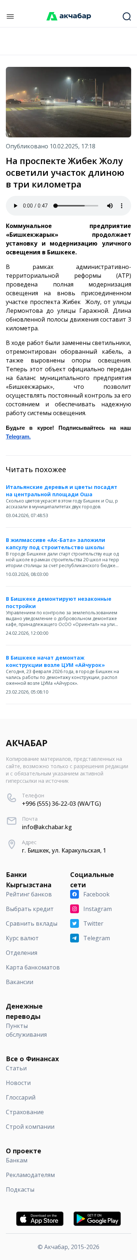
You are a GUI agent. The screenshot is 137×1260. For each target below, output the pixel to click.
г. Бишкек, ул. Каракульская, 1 (64, 850)
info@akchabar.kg (47, 827)
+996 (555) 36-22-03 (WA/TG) (61, 804)
